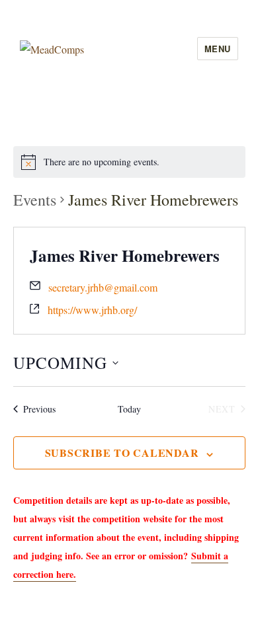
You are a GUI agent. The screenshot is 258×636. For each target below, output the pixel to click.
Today (129, 409)
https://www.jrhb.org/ (92, 310)
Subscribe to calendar (122, 452)
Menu (217, 48)
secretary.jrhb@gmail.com (102, 287)
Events (34, 199)
